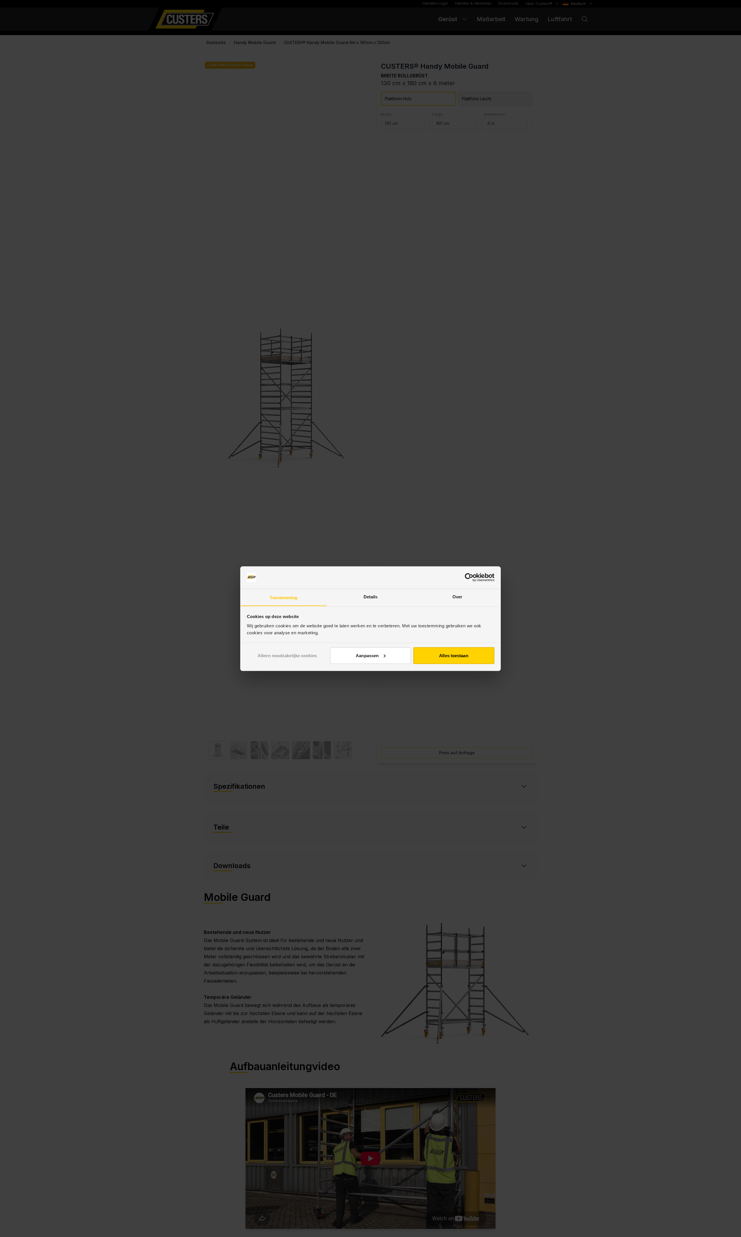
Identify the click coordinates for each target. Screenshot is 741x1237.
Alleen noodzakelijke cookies (287, 655)
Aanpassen (367, 655)
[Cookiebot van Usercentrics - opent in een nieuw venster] (469, 577)
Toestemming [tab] (283, 597)
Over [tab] (457, 596)
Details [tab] (371, 596)
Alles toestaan (453, 655)
